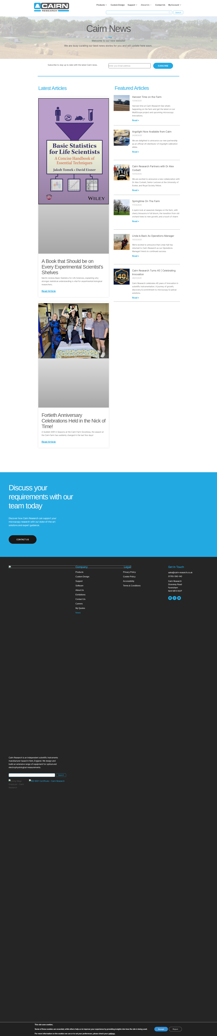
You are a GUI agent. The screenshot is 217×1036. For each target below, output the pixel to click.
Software (79, 586)
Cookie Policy (129, 577)
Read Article (49, 291)
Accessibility (128, 581)
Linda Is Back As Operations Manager (153, 235)
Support (131, 5)
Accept (161, 1029)
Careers (79, 604)
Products (100, 5)
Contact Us (160, 5)
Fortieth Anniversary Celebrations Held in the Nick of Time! (73, 420)
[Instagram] (174, 598)
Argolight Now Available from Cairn (152, 131)
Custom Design (118, 5)
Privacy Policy (129, 572)
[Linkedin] (170, 598)
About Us (145, 5)
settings (111, 1034)
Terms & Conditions (132, 586)
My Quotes (80, 608)
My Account (173, 5)
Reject (175, 1029)
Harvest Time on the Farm (146, 96)
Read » (135, 120)
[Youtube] (179, 598)
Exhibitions (80, 595)
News (78, 613)
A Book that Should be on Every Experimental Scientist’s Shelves (72, 266)
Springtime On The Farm (146, 201)
